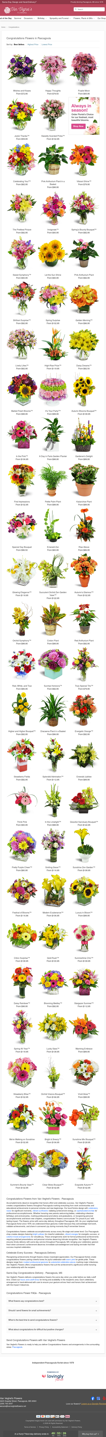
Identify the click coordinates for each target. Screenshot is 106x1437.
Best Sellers (19, 44)
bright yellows (38, 1234)
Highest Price (33, 44)
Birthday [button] (41, 18)
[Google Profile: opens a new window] (98, 1398)
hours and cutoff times (29, 1279)
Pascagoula (17, 1347)
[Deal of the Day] (84, 116)
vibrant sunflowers (40, 1210)
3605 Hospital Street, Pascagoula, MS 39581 (18, 1401)
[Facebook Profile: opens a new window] (93, 1398)
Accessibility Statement (60, 1427)
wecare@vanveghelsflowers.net (13, 1406)
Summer (17, 18)
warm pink (70, 1259)
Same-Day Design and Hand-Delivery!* (19, 2)
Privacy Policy (44, 1427)
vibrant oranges (71, 1234)
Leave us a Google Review (93, 1403)
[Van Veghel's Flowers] (18, 10)
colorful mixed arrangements (18, 1236)
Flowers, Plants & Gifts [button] (83, 18)
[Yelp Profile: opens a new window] (104, 1398)
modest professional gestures (35, 1262)
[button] (99, 1426)
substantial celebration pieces (63, 1262)
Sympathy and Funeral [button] (59, 18)
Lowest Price (47, 44)
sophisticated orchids (85, 1210)
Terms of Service (30, 1427)
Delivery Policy (76, 1427)
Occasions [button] (28, 18)
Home (3, 27)
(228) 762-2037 (6, 1403)
